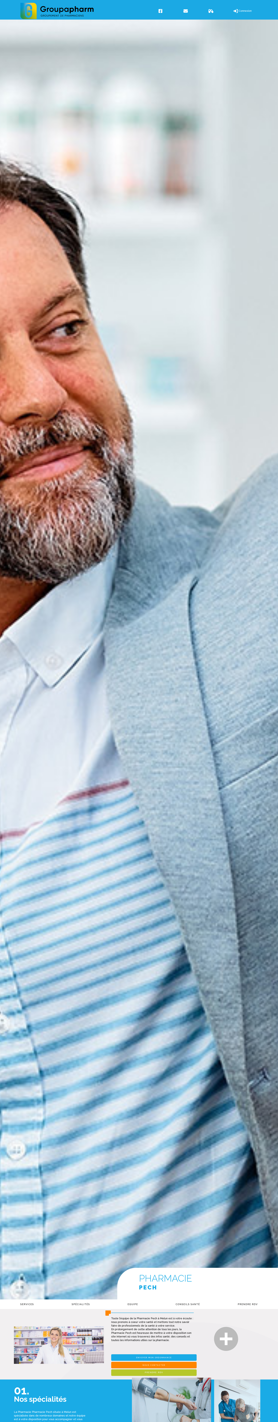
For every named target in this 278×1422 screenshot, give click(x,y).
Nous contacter (154, 1365)
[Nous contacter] (194, 11)
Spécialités (81, 1304)
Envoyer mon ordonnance (154, 1357)
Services (27, 1304)
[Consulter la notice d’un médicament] (220, 11)
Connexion (245, 10)
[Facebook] (170, 11)
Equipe (133, 1304)
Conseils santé (188, 1304)
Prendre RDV (248, 1304)
